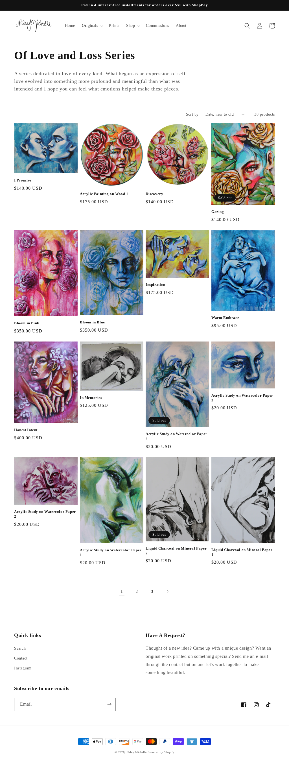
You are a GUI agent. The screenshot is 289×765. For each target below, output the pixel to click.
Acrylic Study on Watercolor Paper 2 (45, 513)
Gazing (217, 211)
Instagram (22, 668)
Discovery (154, 194)
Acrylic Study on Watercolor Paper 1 (111, 552)
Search (20, 648)
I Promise (22, 180)
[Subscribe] (109, 704)
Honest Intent (26, 430)
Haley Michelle (137, 752)
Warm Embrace (225, 317)
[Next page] (167, 591)
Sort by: (193, 114)
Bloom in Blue (92, 322)
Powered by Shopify (161, 752)
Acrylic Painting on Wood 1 (104, 194)
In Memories (91, 398)
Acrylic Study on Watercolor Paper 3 (242, 397)
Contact (20, 658)
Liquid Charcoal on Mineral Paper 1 (241, 552)
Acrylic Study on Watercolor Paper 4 (176, 436)
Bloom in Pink (26, 323)
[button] (92, 26)
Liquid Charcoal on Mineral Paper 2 (176, 550)
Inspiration (155, 284)
